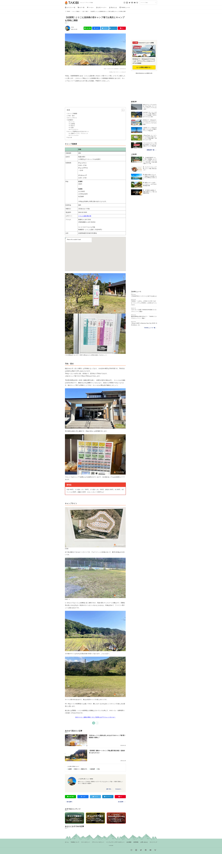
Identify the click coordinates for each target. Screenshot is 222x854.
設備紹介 (70, 120)
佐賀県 (70, 769)
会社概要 (129, 842)
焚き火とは (114, 7)
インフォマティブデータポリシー (115, 842)
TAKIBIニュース (125, 7)
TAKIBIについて (75, 842)
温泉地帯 (92, 769)
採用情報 (135, 842)
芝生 (98, 769)
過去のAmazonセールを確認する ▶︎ (144, 73)
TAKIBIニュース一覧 (149, 327)
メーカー (91, 7)
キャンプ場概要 (72, 113)
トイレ (73, 122)
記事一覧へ (109, 789)
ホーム (67, 842)
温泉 (72, 127)
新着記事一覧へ (151, 150)
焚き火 (73, 125)
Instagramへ (118, 789)
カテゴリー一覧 (71, 7)
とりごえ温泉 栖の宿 (84, 216)
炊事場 (73, 123)
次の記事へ (121, 801)
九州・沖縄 (84, 11)
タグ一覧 (82, 7)
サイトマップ (153, 842)
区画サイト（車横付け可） (81, 769)
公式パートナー (102, 7)
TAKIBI (68, 11)
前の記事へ (70, 801)
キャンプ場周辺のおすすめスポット (78, 131)
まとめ (70, 137)
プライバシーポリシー (98, 842)
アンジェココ (74, 135)
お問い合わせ (144, 842)
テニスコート (74, 129)
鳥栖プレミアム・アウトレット (79, 133)
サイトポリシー (85, 842)
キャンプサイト (72, 117)
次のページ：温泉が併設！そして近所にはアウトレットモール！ (95, 717)
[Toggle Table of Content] (122, 110)
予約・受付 (71, 115)
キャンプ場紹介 (76, 11)
